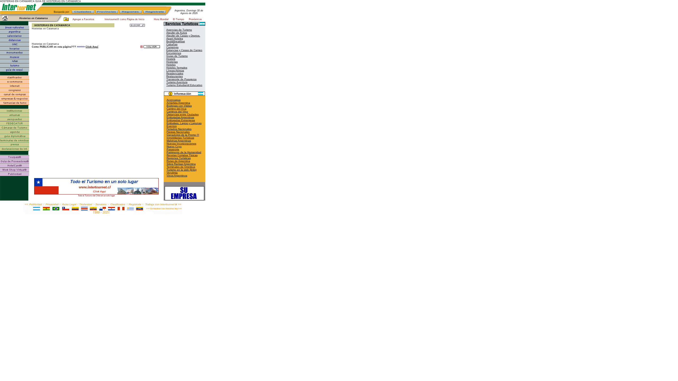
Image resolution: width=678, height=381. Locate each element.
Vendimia (172, 172)
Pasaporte (173, 149)
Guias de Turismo (177, 56)
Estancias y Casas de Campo (184, 50)
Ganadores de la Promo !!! (183, 134)
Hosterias (172, 61)
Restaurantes (174, 76)
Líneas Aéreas (175, 70)
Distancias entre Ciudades (183, 114)
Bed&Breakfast (175, 41)
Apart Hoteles (174, 38)
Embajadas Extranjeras (181, 120)
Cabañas (171, 44)
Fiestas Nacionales (178, 131)
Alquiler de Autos (176, 32)
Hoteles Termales (176, 67)
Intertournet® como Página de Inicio (124, 19)
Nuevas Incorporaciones (181, 143)
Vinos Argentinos (177, 175)
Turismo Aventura (177, 82)
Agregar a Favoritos (83, 19)
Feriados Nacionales (179, 129)
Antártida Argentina (178, 102)
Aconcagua (174, 99)
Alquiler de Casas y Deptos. (183, 35)
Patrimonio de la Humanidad (184, 152)
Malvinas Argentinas (179, 140)
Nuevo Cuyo (174, 146)
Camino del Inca (176, 108)
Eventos (172, 126)
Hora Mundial (161, 19)
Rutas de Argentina (178, 161)
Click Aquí (92, 47)
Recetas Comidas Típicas (182, 155)
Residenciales (174, 73)
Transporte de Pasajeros (181, 79)
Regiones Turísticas (179, 158)
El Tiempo (178, 19)
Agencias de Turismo (179, 29)
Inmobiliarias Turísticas (180, 137)
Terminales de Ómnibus (181, 166)
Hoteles (171, 64)
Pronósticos (195, 19)
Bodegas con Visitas (179, 105)
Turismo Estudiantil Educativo (184, 85)
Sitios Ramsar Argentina (181, 163)
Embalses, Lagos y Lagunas (184, 123)
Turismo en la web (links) (182, 169)
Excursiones (173, 53)
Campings (172, 47)
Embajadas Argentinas (180, 117)
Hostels (170, 58)
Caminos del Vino (177, 111)
